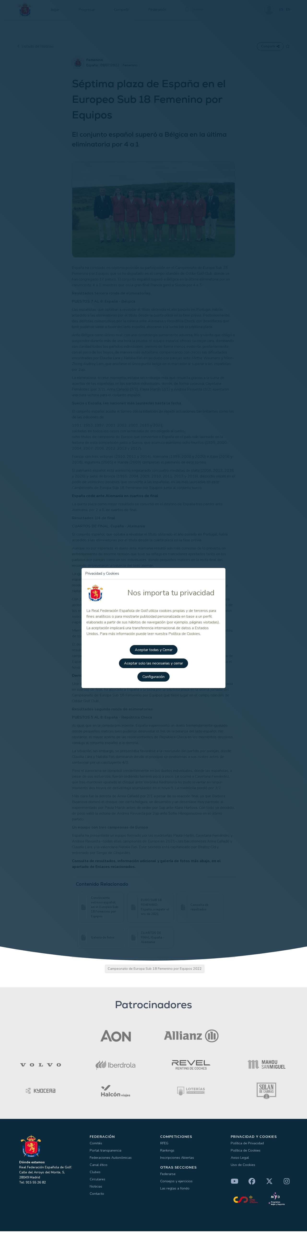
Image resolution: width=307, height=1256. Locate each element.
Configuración (153, 676)
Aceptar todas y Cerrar (153, 649)
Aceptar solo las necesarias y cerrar (153, 663)
